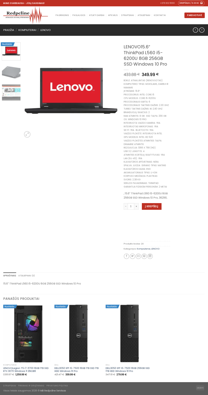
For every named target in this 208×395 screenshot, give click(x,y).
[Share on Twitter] (132, 256)
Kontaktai (160, 15)
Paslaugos (78, 15)
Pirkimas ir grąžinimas (31, 385)
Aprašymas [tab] (9, 275)
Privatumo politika (57, 385)
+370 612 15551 (167, 3)
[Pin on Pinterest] (144, 256)
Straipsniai (127, 15)
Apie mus (113, 15)
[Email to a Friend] (138, 256)
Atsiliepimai (144, 15)
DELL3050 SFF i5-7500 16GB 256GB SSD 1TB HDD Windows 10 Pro (128, 370)
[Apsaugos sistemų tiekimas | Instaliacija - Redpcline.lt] (27, 15)
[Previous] (29, 90)
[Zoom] (27, 134)
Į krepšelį (151, 206)
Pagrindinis (62, 15)
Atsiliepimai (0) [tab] (26, 275)
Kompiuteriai (27, 30)
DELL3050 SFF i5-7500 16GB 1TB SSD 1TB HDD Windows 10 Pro (76, 370)
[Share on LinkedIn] (150, 256)
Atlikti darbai (96, 15)
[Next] (113, 90)
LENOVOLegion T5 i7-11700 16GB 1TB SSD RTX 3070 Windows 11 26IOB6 (26, 370)
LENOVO (45, 30)
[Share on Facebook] (126, 256)
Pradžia (8, 30)
